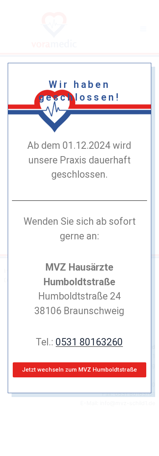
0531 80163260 (89, 342)
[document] (79, 228)
